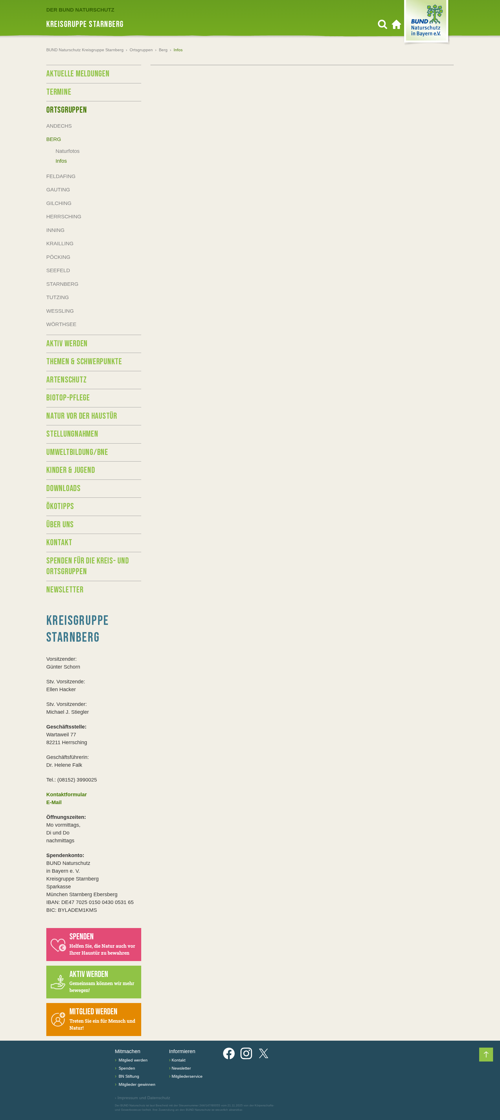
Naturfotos (68, 151)
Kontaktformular (66, 794)
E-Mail (54, 802)
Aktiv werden (67, 343)
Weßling (60, 311)
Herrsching (63, 216)
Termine (58, 92)
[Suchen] (382, 24)
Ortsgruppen (141, 49)
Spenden (126, 1068)
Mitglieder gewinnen (136, 1084)
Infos (61, 161)
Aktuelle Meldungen (78, 74)
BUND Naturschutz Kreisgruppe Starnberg (85, 49)
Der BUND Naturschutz (80, 10)
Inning (55, 230)
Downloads (63, 488)
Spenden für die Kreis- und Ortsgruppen (87, 566)
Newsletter (65, 590)
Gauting (58, 190)
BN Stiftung (128, 1076)
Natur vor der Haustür (81, 416)
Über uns (60, 524)
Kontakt (59, 542)
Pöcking (58, 257)
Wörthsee (61, 324)
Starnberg (62, 284)
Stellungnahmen (72, 434)
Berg (163, 49)
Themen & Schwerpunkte (84, 361)
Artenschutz (66, 380)
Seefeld (58, 270)
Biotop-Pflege (68, 398)
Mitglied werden (132, 1060)
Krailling (59, 243)
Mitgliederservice (187, 1076)
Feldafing (61, 176)
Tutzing (57, 297)
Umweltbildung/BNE (77, 452)
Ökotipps (60, 506)
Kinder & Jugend (70, 470)
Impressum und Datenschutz (142, 1097)
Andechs (59, 126)
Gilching (58, 203)
